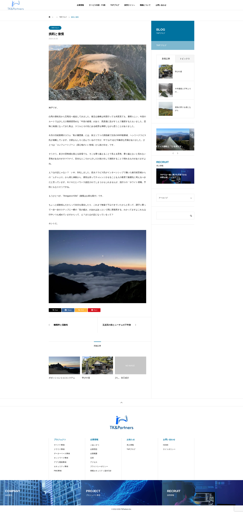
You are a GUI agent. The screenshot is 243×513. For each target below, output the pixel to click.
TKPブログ (114, 5)
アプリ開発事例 (60, 462)
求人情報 (130, 445)
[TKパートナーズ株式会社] (15, 5)
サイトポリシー (169, 449)
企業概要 (93, 453)
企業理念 (93, 449)
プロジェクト (60, 439)
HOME (165, 445)
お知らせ (131, 439)
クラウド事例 (59, 449)
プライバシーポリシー (99, 466)
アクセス (93, 462)
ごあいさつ (94, 445)
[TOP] (121, 402)
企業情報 (80, 5)
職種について (145, 5)
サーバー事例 (59, 445)
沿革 (92, 458)
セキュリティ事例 (61, 466)
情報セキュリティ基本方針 (101, 471)
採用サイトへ (129, 5)
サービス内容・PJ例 (97, 5)
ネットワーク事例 (61, 458)
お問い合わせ (161, 5)
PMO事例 (58, 471)
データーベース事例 (62, 453)
